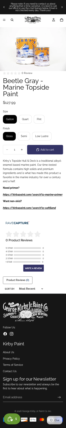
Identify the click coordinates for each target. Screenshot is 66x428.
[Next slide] (62, 7)
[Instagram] (11, 334)
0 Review (27, 73)
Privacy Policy (11, 358)
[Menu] (4, 20)
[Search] (12, 20)
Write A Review (33, 268)
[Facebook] (5, 334)
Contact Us (9, 371)
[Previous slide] (4, 7)
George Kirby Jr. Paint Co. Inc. (37, 411)
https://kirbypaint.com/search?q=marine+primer (33, 194)
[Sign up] (59, 397)
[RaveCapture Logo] (17, 223)
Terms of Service (13, 364)
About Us (8, 352)
